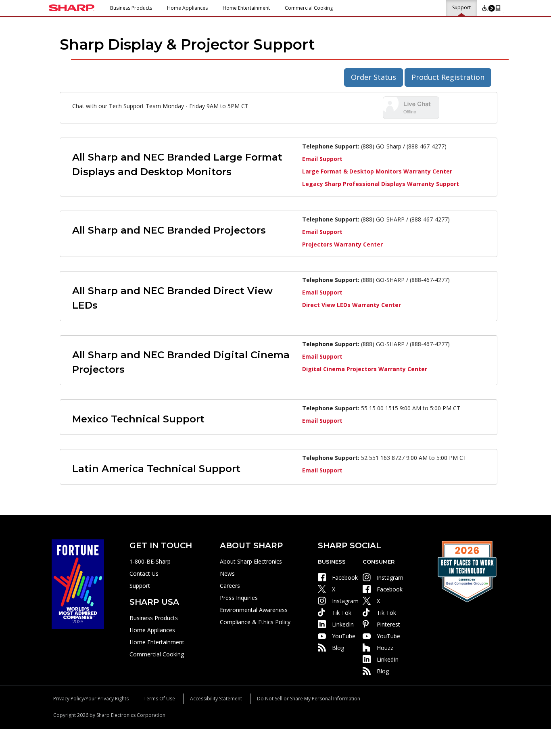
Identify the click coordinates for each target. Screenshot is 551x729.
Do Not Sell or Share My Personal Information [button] (308, 698)
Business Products (131, 7)
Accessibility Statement (216, 698)
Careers (230, 585)
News (227, 573)
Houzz (385, 648)
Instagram (345, 601)
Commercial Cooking (309, 7)
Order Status (373, 77)
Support (461, 7)
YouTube (343, 636)
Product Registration (447, 77)
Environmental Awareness (254, 610)
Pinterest (388, 624)
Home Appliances (187, 7)
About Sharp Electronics (251, 561)
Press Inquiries (239, 598)
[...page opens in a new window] (78, 583)
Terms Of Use (159, 698)
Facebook (345, 577)
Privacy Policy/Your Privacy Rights (91, 698)
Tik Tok (341, 612)
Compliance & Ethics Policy (255, 622)
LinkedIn (343, 624)
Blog (338, 648)
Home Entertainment (246, 7)
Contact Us (144, 573)
